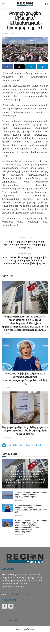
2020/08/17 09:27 (8, 33)
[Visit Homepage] (25, 4)
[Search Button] (46, 4)
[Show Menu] (3, 4)
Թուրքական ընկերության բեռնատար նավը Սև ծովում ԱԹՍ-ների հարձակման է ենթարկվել (31, 494)
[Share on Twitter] (19, 66)
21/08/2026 (7, 334)
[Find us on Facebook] (4, 606)
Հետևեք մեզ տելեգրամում (24, 445)
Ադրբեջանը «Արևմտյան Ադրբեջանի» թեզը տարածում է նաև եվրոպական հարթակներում (25, 430)
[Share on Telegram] (42, 66)
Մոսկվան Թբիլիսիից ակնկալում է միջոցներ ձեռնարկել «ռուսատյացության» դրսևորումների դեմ (25, 378)
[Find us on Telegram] (10, 606)
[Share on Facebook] (7, 66)
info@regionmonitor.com (18, 594)
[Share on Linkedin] (30, 66)
